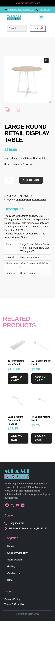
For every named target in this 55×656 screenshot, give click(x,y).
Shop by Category (17, 553)
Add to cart (31, 180)
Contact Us (13, 573)
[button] (41, 17)
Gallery (11, 566)
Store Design (14, 559)
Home (10, 546)
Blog (10, 580)
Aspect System (23, 199)
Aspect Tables (39, 199)
